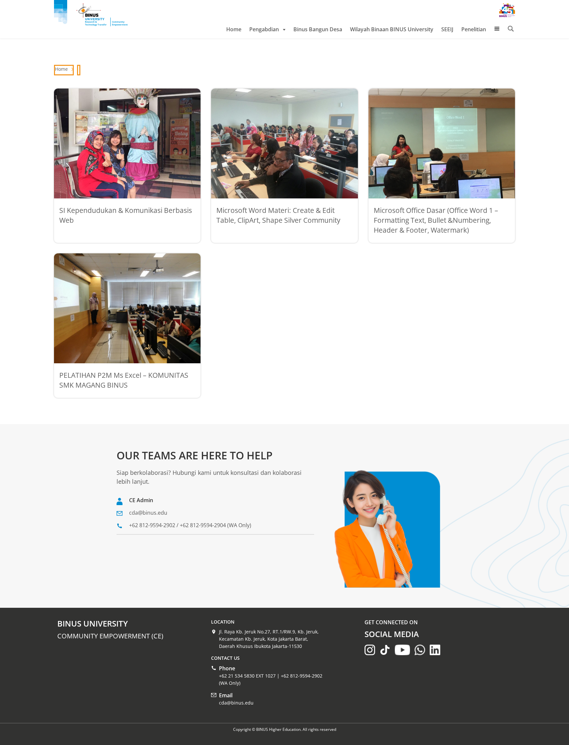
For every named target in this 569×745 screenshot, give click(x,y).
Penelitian (473, 29)
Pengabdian (264, 29)
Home (233, 29)
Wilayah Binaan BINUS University (391, 29)
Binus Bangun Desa (317, 29)
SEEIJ (447, 29)
